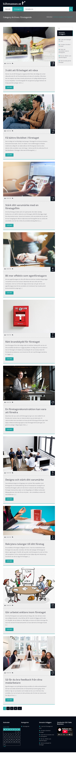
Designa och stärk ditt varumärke (24, 479)
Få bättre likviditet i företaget (22, 137)
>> (19, 708)
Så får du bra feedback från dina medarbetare (23, 681)
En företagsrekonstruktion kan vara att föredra (25, 411)
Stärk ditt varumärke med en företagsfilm (21, 206)
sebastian (8, 63)
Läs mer (9, 87)
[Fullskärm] (71, 734)
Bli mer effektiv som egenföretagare (26, 275)
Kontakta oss (29, 9)
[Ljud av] (69, 734)
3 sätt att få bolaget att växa (21, 70)
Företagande (18, 9)
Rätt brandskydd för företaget (22, 341)
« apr (4, 746)
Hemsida (7, 9)
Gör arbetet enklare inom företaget (25, 612)
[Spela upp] (59, 734)
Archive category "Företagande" (63, 17)
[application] (65, 731)
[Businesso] (14, 2)
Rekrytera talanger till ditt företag (24, 544)
